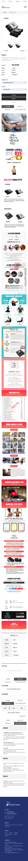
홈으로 (6, 833)
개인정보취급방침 (8, 834)
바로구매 (14, 95)
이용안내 (11, 833)
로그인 (3, 1)
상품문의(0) (7, 109)
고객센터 (24, 1)
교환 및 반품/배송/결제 (20, 109)
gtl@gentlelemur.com (13, 852)
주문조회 (17, 1)
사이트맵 (6, 835)
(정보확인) (10, 847)
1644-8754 (10, 812)
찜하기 (14, 102)
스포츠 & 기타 (12, 12)
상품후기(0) (20, 106)
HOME (4, 12)
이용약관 (16, 833)
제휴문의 (15, 834)
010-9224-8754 (11, 814)
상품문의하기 (23, 716)
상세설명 (8, 106)
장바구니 (10, 1)
